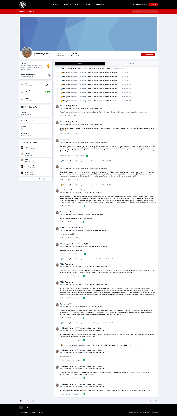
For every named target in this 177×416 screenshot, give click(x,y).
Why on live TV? (96, 259)
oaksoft (27, 153)
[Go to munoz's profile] (22, 147)
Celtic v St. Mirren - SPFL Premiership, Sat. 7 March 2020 (81, 328)
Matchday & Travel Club (98, 230)
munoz (27, 147)
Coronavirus (65, 140)
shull (80, 192)
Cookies (41, 412)
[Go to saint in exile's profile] (22, 172)
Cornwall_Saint (67, 108)
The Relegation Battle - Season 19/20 (74, 244)
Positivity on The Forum (69, 212)
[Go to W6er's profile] (22, 160)
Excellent (27, 93)
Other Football (97, 306)
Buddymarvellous (31, 166)
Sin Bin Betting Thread (68, 106)
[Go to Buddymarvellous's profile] (22, 166)
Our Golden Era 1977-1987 (102, 68)
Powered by (149, 412)
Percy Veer (66, 72)
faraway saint (83, 108)
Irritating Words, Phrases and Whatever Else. (102, 72)
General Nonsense (100, 142)
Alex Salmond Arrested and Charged (73, 190)
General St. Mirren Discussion (98, 246)
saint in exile (29, 172)
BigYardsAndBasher (69, 68)
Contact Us (34, 412)
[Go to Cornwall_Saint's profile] (57, 106)
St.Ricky (81, 214)
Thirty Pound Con (66, 264)
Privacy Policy (24, 412)
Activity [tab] (80, 63)
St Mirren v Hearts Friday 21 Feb (71, 228)
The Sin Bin (98, 108)
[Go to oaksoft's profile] (22, 153)
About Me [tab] (131, 63)
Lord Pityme (83, 306)
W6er (26, 160)
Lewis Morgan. (95, 323)
